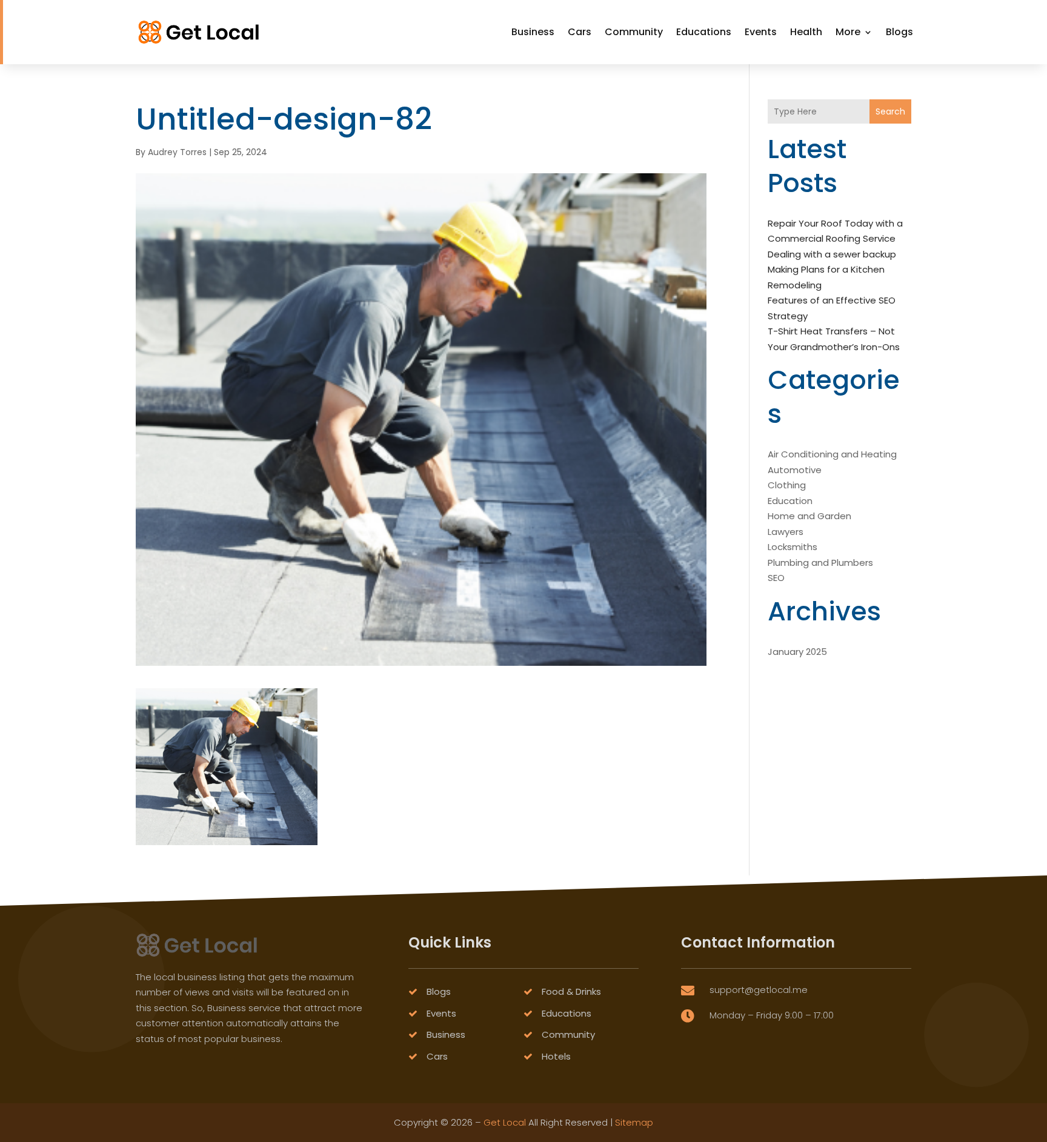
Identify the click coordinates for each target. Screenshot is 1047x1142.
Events (761, 32)
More (848, 32)
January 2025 (797, 651)
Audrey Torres (177, 152)
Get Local (505, 1122)
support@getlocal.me (759, 989)
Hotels (556, 1056)
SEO (776, 577)
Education (790, 500)
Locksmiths (792, 546)
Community (634, 32)
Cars (579, 32)
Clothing (787, 485)
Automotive (795, 469)
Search (890, 111)
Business (532, 32)
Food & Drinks (571, 991)
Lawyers (785, 531)
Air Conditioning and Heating (832, 454)
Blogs (899, 32)
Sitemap (634, 1122)
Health (806, 32)
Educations (703, 32)
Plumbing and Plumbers (820, 562)
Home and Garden (809, 516)
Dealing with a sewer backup (832, 254)
